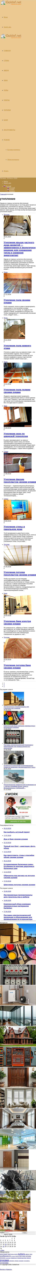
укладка (21, 1260)
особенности (5, 1256)
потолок (2, 1258)
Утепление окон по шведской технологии (16, 434)
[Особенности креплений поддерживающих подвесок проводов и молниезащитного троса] (14, 764)
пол (20, 1256)
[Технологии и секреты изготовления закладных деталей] (18, 1190)
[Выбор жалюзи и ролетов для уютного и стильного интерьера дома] (18, 1107)
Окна (6, 80)
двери (27, 1254)
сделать (11, 1260)
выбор (16, 1254)
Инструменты (9, 130)
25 (3, 1246)
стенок (16, 1260)
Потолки (7, 110)
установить (27, 1260)
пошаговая (8, 1258)
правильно (14, 1258)
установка (4, 1263)
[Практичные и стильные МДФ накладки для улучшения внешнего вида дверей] (18, 1087)
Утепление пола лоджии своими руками (17, 390)
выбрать (21, 1254)
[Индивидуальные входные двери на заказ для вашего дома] (14, 1169)
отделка (13, 1256)
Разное (7, 140)
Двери (6, 70)
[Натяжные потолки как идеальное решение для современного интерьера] (18, 1148)
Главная (3, 194)
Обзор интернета (13, 159)
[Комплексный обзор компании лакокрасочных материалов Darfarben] (14, 724)
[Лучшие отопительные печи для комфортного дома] (13, 1231)
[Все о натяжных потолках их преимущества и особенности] (18, 1128)
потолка (28, 1256)
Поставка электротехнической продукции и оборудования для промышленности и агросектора (18, 746)
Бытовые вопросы (13, 149)
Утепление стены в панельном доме (14, 527)
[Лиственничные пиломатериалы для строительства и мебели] (14, 705)
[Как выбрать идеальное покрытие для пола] (15, 1210)
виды (12, 1254)
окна (30, 1254)
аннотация (3, 1254)
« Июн (2, 1250)
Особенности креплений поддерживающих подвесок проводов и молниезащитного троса (19, 766)
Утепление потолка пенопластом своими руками (20, 573)
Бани (6, 120)
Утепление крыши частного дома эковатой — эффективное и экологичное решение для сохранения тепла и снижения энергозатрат (20, 249)
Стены (6, 60)
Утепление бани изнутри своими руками (17, 622)
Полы (6, 90)
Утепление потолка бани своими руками (17, 666)
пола (23, 1256)
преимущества (21, 1258)
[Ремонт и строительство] (11, 6)
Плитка (7, 100)
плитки (17, 1256)
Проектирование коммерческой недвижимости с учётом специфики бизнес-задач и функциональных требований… (20, 786)
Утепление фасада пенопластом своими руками (20, 480)
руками (4, 1260)
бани (9, 1254)
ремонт (28, 1258)
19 (6, 1244)
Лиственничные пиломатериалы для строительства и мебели (16, 707)
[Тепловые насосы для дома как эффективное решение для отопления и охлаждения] (18, 1005)
